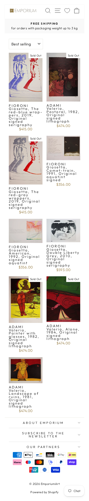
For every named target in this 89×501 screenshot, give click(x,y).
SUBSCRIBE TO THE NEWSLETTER (43, 434)
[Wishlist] (67, 10)
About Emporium (43, 423)
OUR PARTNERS (43, 447)
